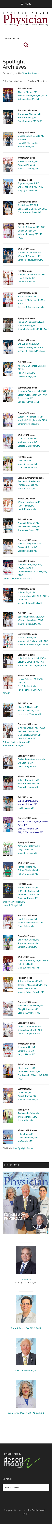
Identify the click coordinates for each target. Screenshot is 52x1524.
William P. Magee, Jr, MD (29, 710)
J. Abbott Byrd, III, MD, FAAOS (31, 727)
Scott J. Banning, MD (27, 117)
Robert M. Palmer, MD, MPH (30, 981)
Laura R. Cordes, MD (27, 438)
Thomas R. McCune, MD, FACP (32, 665)
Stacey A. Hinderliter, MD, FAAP (32, 395)
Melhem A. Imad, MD (27, 804)
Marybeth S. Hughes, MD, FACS (32, 420)
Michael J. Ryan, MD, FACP (30, 603)
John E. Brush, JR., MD (28, 780)
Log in (26, 1513)
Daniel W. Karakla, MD (28, 898)
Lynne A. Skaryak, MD (13, 905)
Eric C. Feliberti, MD (27, 686)
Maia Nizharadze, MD (28, 464)
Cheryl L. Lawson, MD (28, 1009)
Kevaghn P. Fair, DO (27, 165)
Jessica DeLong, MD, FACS (30, 347)
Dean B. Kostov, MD (27, 738)
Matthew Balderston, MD (29, 252)
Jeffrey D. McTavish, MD (29, 526)
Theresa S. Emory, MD (28, 161)
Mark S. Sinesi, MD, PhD (29, 967)
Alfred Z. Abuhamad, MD (29, 1026)
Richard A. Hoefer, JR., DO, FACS (33, 960)
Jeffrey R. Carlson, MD (28, 731)
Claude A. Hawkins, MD (28, 707)
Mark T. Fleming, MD (27, 325)
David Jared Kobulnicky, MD (30, 259)
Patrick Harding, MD (27, 867)
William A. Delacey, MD (28, 783)
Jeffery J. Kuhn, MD (27, 488)
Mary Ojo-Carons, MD (28, 190)
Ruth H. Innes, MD (26, 505)
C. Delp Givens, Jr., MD (28, 801)
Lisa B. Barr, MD (25, 1092)
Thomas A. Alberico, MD (29, 114)
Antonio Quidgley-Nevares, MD (17, 742)
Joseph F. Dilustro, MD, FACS (31, 616)
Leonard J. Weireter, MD (29, 1013)
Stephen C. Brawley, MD (29, 481)
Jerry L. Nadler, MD (26, 1054)
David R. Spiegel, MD (27, 376)
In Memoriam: (25, 1279)
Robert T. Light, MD (26, 373)
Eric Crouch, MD (25, 762)
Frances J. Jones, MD (28, 485)
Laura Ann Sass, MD (27, 467)
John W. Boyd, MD (26, 592)
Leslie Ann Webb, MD (28, 1137)
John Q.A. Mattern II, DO (26, 1370)
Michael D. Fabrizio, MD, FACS (31, 351)
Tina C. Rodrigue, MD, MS (29, 624)
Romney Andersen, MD (28, 887)
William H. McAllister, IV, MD (30, 620)
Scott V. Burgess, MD (28, 919)
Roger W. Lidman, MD (28, 943)
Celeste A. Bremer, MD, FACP (31, 227)
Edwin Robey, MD (26, 926)
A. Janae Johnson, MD (28, 523)
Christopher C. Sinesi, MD (29, 212)
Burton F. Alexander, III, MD (30, 416)
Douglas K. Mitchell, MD (29, 402)
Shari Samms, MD (26, 146)
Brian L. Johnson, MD (28, 828)
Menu (28, 3)
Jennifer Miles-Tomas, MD (30, 922)
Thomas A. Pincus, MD (28, 530)
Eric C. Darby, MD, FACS (29, 344)
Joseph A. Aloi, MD (27, 1047)
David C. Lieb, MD (26, 1051)
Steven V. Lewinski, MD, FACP (31, 662)
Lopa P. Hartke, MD (26, 278)
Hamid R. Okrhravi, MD (28, 143)
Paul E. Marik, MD (26, 808)
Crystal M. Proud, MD (27, 547)
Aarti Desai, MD (25, 460)
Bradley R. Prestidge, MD (14, 902)
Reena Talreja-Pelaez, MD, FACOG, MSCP (26, 1413)
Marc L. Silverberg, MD (28, 168)
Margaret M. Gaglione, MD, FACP (33, 641)
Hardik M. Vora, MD (27, 509)
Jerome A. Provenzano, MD (31, 307)
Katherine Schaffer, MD (29, 99)
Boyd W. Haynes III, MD (28, 183)
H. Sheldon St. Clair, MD (13, 745)
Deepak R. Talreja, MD (28, 787)
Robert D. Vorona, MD (28, 874)
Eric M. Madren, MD (27, 296)
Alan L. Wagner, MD (27, 766)
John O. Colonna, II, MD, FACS (32, 658)
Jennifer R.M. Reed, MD (28, 424)
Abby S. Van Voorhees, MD (30, 832)
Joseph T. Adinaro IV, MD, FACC (32, 274)
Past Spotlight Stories (23, 1148)
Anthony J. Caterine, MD (29, 846)
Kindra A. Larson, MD (27, 442)
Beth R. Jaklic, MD (26, 964)
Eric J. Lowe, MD (25, 398)
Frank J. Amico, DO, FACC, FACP (26, 1328)
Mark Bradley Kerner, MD (29, 735)
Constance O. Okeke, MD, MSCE (32, 209)
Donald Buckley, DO (27, 230)
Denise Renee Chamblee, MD (31, 759)
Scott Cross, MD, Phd (28, 205)
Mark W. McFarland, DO (28, 1099)
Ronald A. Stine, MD (27, 281)
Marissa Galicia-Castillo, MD (31, 992)
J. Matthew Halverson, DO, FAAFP (33, 644)
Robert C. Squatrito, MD (29, 1033)
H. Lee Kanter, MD (26, 1134)
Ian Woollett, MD (25, 1141)
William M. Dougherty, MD (29, 256)
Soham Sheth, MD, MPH (29, 870)
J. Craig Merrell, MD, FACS (30, 1030)
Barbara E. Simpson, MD (29, 445)
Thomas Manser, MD (27, 1117)
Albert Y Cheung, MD (27, 92)
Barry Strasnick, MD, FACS (30, 121)
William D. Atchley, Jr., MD (29, 502)
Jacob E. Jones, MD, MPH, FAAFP (33, 329)
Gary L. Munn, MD (26, 849)
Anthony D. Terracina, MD (29, 1071)
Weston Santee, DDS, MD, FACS (32, 95)
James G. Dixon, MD (27, 637)
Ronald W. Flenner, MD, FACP (31, 322)
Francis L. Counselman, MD (30, 1005)
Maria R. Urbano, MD (27, 853)
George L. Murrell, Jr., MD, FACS (17, 578)
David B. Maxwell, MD (27, 947)
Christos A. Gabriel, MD (28, 939)
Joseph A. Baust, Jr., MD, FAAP (32, 391)
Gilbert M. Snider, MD (27, 551)
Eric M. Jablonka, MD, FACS (30, 187)
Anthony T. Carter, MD (28, 894)
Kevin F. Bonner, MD (27, 1096)
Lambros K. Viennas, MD (29, 714)
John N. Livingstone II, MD (30, 543)
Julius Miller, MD (25, 1120)
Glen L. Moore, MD (26, 1068)
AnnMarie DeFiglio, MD (28, 1113)
